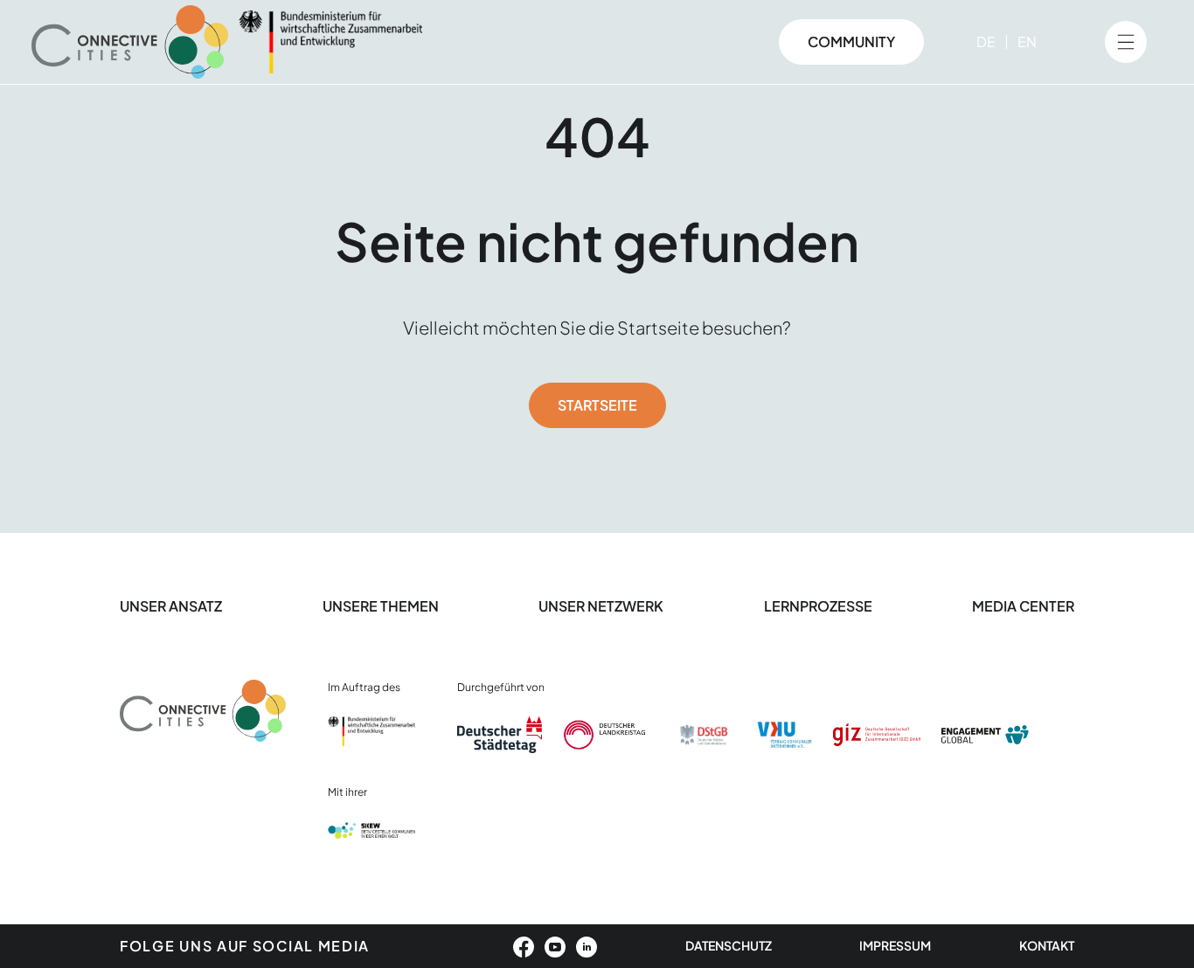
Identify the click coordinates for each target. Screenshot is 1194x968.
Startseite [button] (597, 405)
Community (851, 41)
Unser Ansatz (171, 606)
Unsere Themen (381, 606)
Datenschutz (728, 945)
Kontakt (1046, 945)
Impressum (895, 945)
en (1027, 41)
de (986, 41)
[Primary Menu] (1126, 42)
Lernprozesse (818, 606)
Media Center (1023, 606)
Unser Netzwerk (600, 606)
